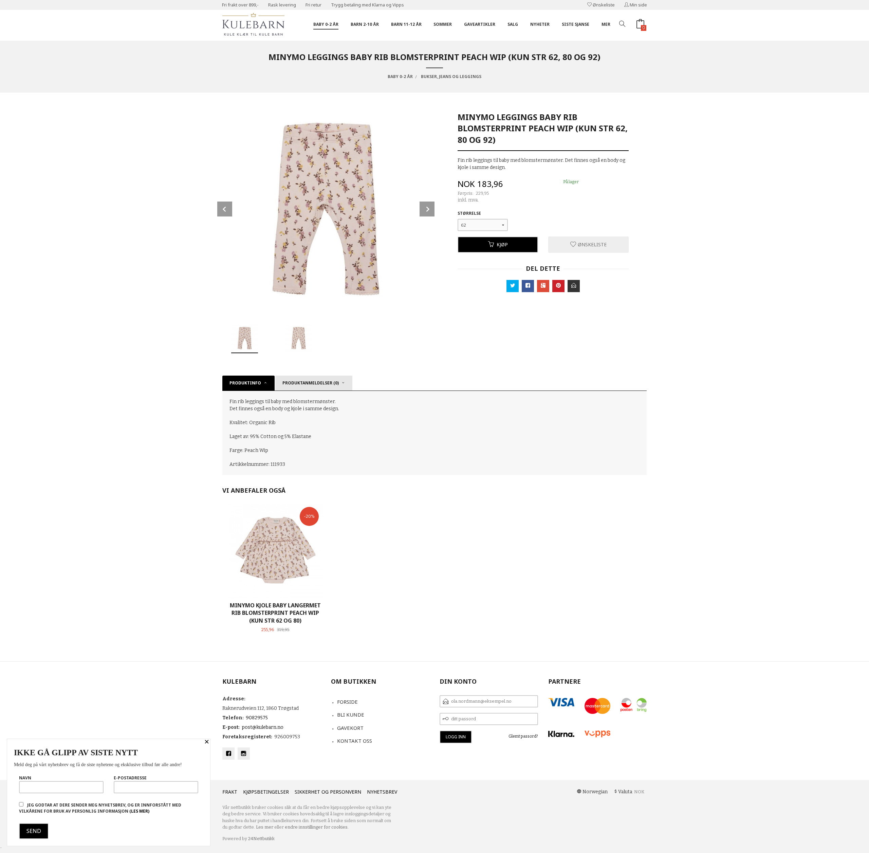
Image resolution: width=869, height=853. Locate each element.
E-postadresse (130, 778)
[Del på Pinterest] (558, 286)
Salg (512, 24)
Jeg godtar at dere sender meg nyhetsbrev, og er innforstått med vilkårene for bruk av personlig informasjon (100, 808)
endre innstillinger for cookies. (317, 827)
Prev (224, 209)
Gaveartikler (479, 24)
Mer (606, 24)
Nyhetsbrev (382, 792)
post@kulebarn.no (262, 727)
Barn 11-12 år (406, 24)
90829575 (257, 718)
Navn (25, 778)
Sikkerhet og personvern (328, 792)
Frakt (229, 792)
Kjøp (502, 244)
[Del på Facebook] (528, 286)
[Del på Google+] (543, 286)
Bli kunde (350, 714)
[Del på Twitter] (512, 286)
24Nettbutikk (261, 838)
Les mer (264, 827)
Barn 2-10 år (365, 24)
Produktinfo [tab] (245, 383)
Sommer (442, 24)
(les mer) (139, 811)
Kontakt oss (354, 740)
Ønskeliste (603, 5)
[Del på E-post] (574, 286)
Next (427, 209)
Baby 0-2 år (325, 24)
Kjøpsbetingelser (266, 792)
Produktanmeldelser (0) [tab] (310, 383)
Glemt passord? (523, 736)
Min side (638, 5)
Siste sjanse (575, 24)
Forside (347, 701)
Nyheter (540, 24)
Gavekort (350, 727)
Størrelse (469, 213)
